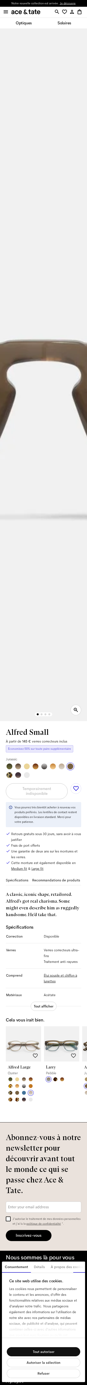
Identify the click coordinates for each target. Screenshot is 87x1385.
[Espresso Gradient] (18, 766)
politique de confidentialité (43, 1224)
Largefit (37, 868)
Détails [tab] (39, 1267)
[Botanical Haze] (9, 766)
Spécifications (17, 880)
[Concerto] (18, 775)
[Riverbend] (9, 775)
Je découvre (68, 3)
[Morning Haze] (44, 766)
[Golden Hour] (26, 766)
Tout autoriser (43, 1352)
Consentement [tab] (16, 1267)
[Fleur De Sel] (26, 775)
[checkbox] (8, 1218)
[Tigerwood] (35, 766)
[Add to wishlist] (76, 788)
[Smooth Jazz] (17, 1099)
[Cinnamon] (30, 1086)
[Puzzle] (55, 1079)
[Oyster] (61, 766)
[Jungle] (10, 1086)
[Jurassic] (70, 766)
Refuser (43, 1373)
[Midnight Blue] (24, 1092)
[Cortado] (10, 1099)
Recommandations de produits (56, 880)
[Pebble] (48, 1079)
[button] (65, 12)
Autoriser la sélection (43, 1362)
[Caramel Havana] (53, 766)
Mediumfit (19, 868)
